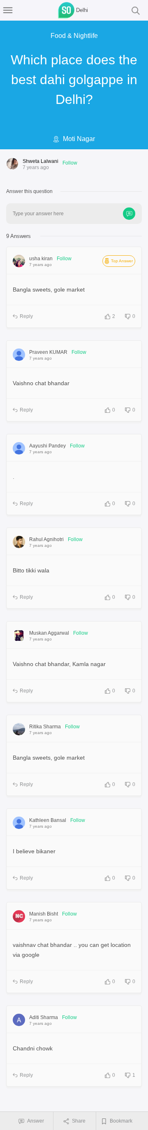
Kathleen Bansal (47, 820)
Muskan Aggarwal (49, 633)
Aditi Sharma (43, 1017)
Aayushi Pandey (47, 446)
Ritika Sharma (45, 727)
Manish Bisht (43, 914)
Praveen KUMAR (48, 352)
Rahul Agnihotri (46, 539)
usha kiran (41, 258)
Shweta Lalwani (40, 161)
